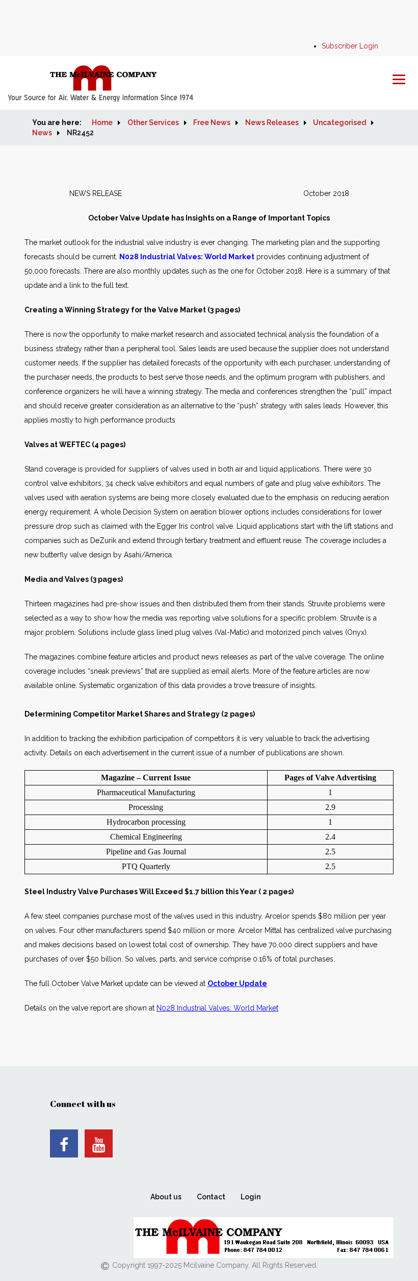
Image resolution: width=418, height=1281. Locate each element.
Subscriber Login (350, 46)
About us (165, 1197)
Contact (211, 1197)
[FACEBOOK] (64, 1143)
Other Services (153, 122)
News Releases (272, 122)
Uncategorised (339, 122)
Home (102, 122)
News (42, 133)
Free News (211, 122)
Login (250, 1197)
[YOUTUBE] (99, 1143)
